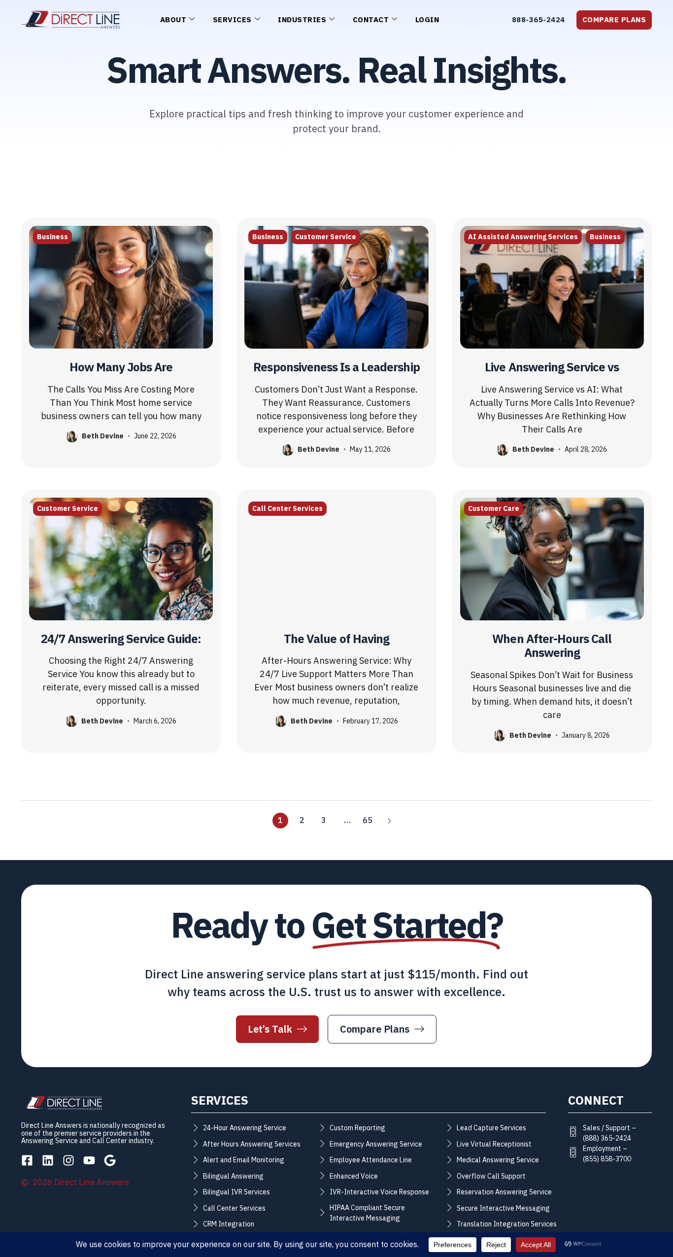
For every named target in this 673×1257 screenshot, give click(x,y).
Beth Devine (103, 436)
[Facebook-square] (27, 1160)
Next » (389, 820)
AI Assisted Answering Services (523, 237)
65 (367, 820)
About (173, 19)
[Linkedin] (48, 1160)
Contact (371, 19)
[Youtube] (89, 1160)
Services (232, 19)
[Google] (110, 1160)
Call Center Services (287, 508)
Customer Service (325, 237)
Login (427, 19)
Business (52, 237)
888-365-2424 (538, 19)
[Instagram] (68, 1160)
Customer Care (493, 508)
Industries (302, 19)
